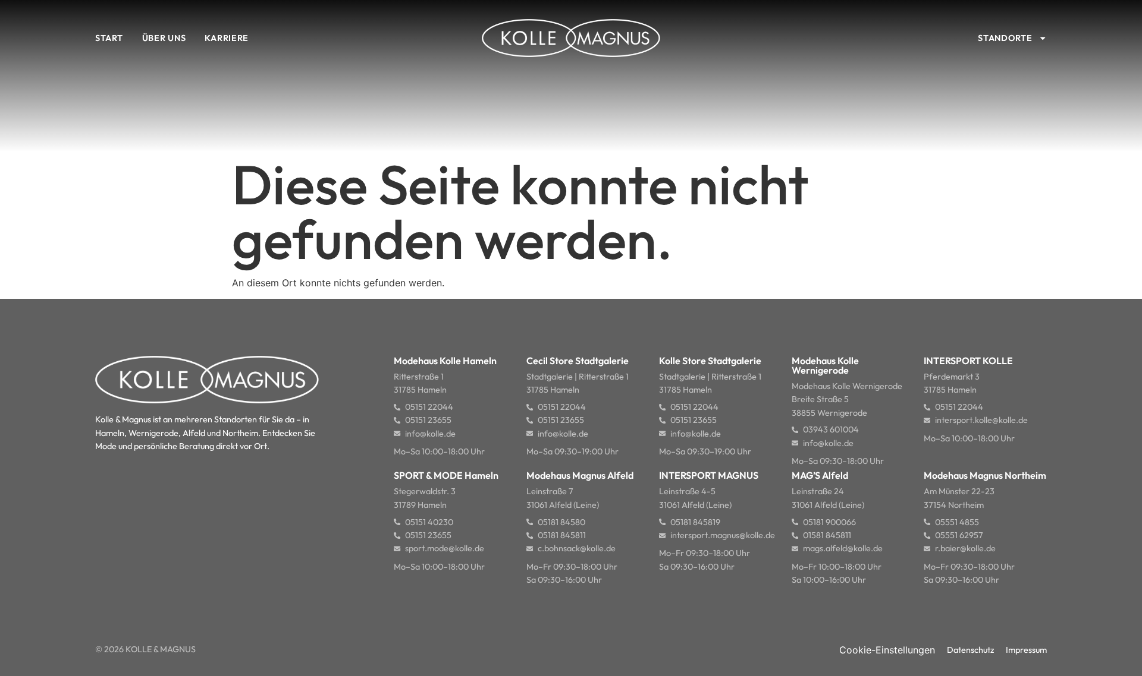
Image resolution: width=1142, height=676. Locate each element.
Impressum (1026, 650)
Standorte (1005, 38)
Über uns (164, 38)
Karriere (227, 38)
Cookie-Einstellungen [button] (887, 650)
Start (109, 38)
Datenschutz (970, 650)
